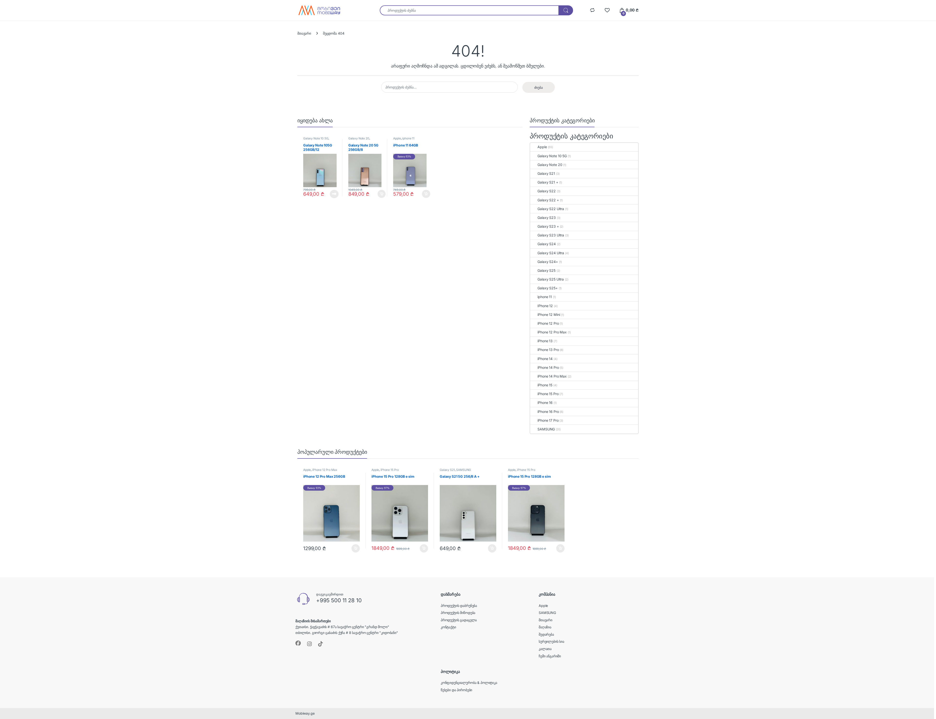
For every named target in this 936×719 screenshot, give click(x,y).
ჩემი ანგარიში (550, 656)
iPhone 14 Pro (548, 367)
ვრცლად (331, 194)
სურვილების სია (551, 641)
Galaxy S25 (546, 270)
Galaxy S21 (546, 173)
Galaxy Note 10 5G (315, 138)
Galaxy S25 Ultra (550, 279)
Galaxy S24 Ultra (550, 253)
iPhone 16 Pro (548, 411)
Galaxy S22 (546, 191)
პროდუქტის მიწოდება (458, 613)
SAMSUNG (546, 429)
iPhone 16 (545, 402)
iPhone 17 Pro (547, 420)
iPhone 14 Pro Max (552, 376)
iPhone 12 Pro (548, 323)
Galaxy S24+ (547, 262)
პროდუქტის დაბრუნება (459, 605)
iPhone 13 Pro (548, 350)
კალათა (545, 649)
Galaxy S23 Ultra (550, 235)
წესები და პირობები (456, 690)
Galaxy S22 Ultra (550, 209)
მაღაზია (545, 627)
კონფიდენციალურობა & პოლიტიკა (469, 682)
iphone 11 (408, 138)
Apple (397, 138)
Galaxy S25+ (547, 288)
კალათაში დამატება (378, 194)
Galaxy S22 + (548, 200)
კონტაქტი (448, 627)
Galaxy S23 (546, 217)
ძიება (538, 87)
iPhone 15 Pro (547, 394)
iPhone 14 (545, 359)
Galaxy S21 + (547, 182)
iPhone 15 (544, 385)
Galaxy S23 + (548, 226)
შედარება (546, 634)
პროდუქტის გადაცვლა (459, 620)
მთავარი (304, 33)
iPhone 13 (545, 341)
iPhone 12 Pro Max (552, 332)
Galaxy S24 (546, 244)
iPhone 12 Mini (548, 314)
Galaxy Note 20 (358, 138)
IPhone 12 (545, 306)
